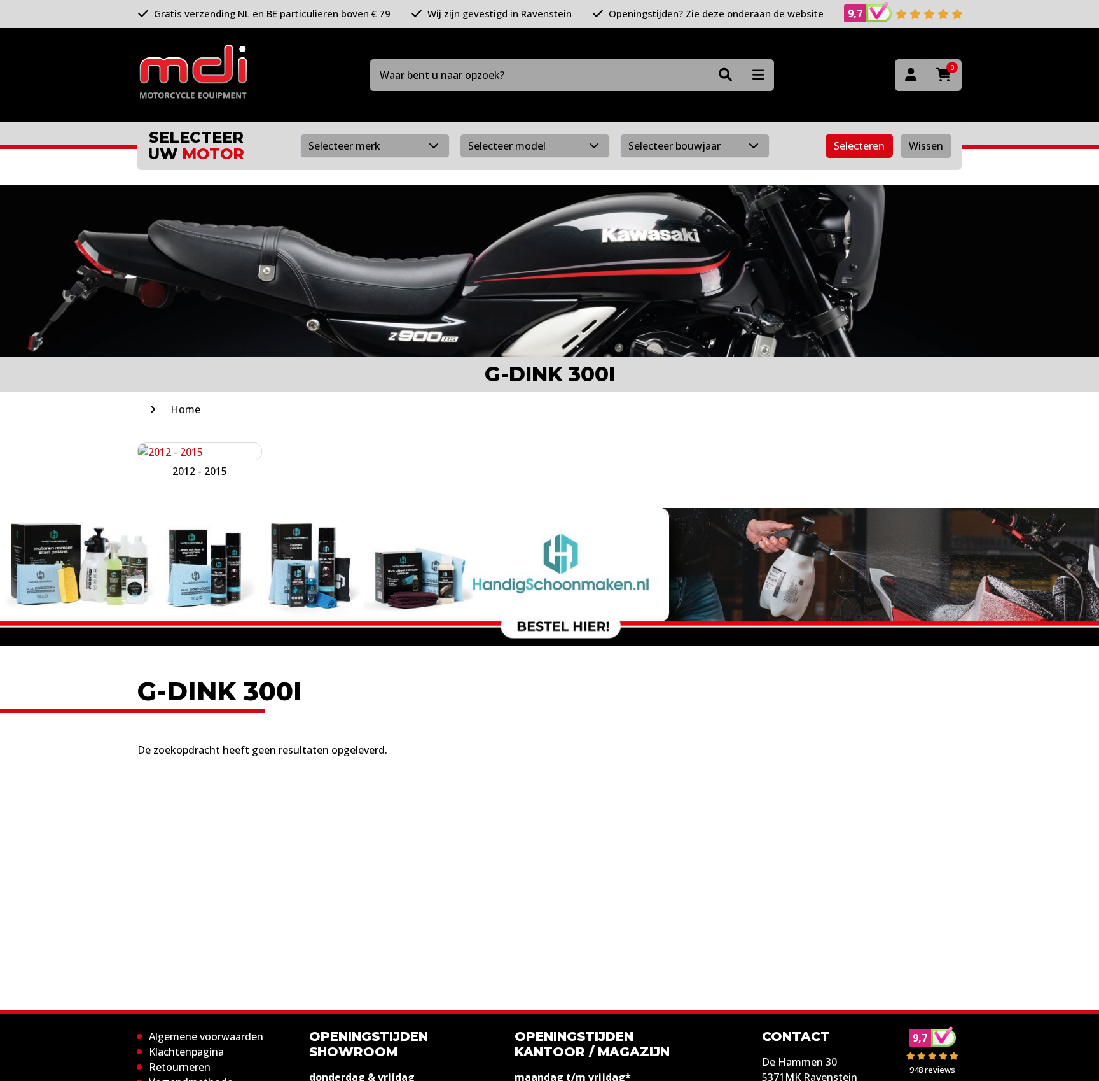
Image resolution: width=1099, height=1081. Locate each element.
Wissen (926, 146)
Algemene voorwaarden (206, 1036)
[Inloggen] (911, 75)
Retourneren (180, 1067)
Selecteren (859, 146)
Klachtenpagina (186, 1052)
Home (185, 409)
